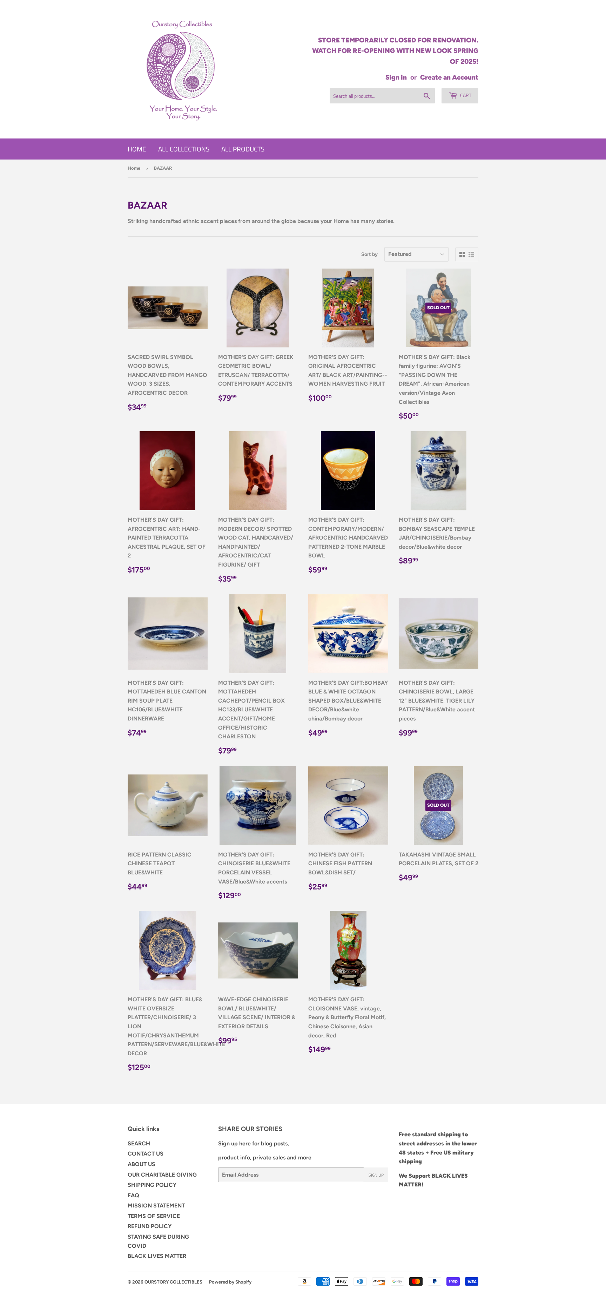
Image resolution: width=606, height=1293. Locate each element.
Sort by (369, 254)
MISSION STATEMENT (156, 1205)
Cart (465, 95)
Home (137, 149)
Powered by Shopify (230, 1282)
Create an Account (449, 77)
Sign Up (376, 1175)
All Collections (183, 149)
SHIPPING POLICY (152, 1185)
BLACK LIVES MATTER (157, 1256)
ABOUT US (141, 1164)
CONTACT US (145, 1153)
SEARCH (139, 1143)
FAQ (133, 1195)
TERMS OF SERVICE (154, 1216)
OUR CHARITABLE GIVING (162, 1174)
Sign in (396, 77)
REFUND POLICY (149, 1226)
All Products (242, 149)
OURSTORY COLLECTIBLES (173, 1282)
